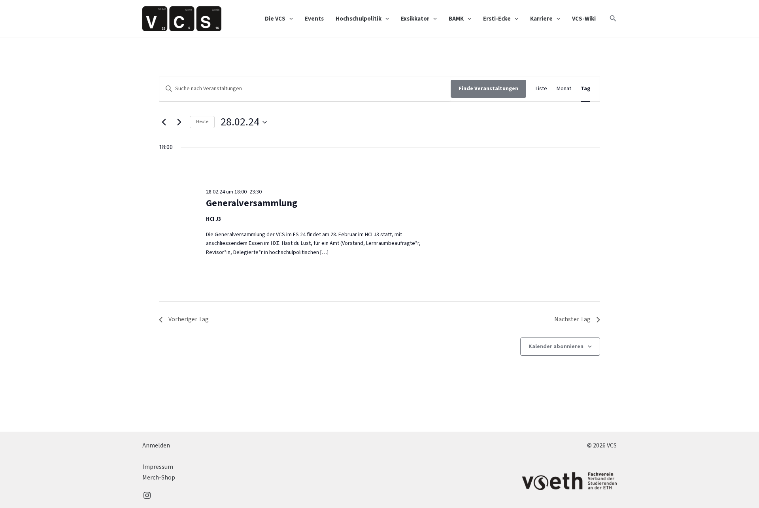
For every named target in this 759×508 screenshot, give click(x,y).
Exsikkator (415, 19)
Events (314, 19)
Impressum (157, 467)
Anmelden (156, 445)
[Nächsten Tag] (179, 122)
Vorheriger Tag (188, 319)
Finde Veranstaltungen (488, 89)
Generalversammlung (251, 203)
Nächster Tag (572, 319)
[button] (289, 19)
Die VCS (275, 19)
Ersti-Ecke (497, 19)
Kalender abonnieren (556, 347)
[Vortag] (163, 122)
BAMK (456, 19)
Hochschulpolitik (358, 19)
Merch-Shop (158, 477)
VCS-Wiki (584, 19)
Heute (202, 121)
